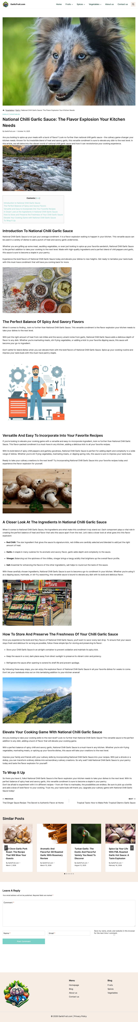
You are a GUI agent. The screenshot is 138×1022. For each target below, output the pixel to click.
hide (37, 198)
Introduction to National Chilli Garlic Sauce (22, 203)
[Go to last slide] (6, 847)
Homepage (74, 985)
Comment (9, 902)
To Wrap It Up (10, 220)
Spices (111, 989)
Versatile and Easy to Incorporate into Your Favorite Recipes (30, 209)
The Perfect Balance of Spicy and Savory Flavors (25, 206)
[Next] (132, 847)
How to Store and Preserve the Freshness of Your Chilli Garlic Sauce (33, 214)
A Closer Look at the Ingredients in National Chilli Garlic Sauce (31, 212)
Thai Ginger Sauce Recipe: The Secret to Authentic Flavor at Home (33, 801)
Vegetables (15, 114)
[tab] (64, 873)
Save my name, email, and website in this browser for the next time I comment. (114, 932)
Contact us (123, 4)
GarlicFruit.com (10, 131)
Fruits (110, 985)
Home (59, 4)
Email (52, 933)
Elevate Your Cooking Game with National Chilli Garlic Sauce (30, 218)
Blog (71, 989)
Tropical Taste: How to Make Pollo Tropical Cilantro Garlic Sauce (106, 801)
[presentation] (18, 834)
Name (7, 933)
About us (109, 4)
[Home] (3, 110)
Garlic (5, 114)
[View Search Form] (133, 4)
